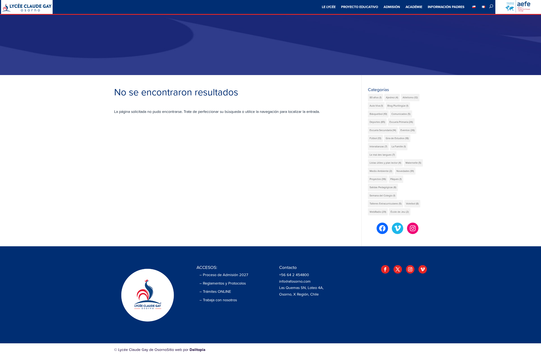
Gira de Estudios (397, 138)
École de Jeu (400, 212)
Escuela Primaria (401, 122)
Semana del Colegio (382, 195)
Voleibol (412, 203)
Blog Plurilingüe (397, 106)
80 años (375, 97)
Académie (414, 6)
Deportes (377, 122)
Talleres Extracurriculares (386, 203)
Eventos (407, 130)
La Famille (399, 146)
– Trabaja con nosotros (218, 300)
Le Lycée (329, 6)
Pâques (396, 179)
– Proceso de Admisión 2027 (223, 275)
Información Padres (446, 6)
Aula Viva (376, 106)
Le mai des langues (382, 155)
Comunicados (400, 114)
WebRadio (378, 212)
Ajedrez (392, 97)
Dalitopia (197, 349)
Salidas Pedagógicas (383, 187)
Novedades (405, 171)
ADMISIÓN (392, 6)
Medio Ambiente (381, 171)
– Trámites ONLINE (215, 291)
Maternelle (413, 163)
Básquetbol (378, 114)
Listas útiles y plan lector (385, 163)
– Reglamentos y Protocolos (222, 283)
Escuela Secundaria (383, 130)
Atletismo (410, 97)
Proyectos (378, 179)
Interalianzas (378, 146)
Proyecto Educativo (359, 6)
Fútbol (375, 138)
